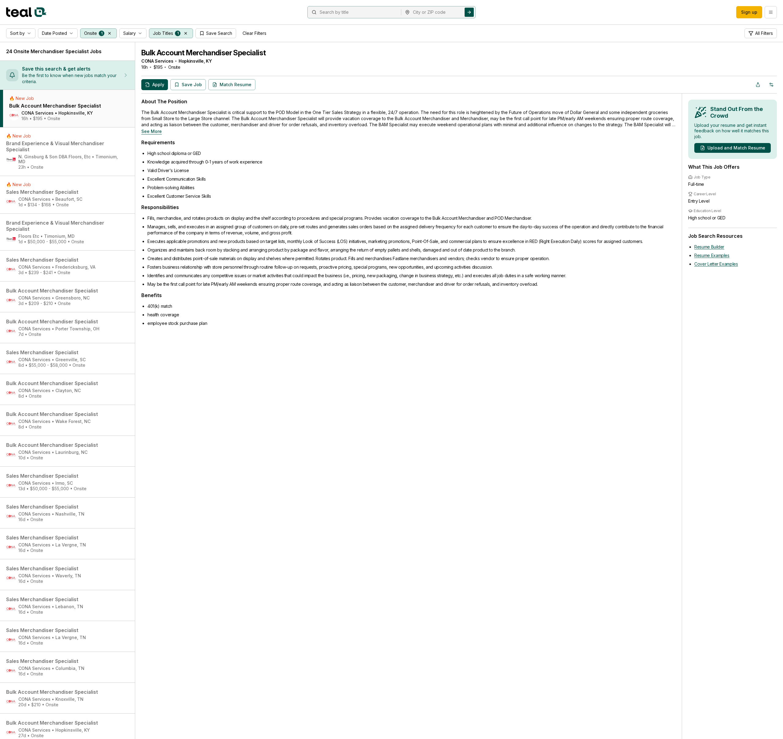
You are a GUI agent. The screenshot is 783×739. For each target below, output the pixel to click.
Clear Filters (254, 33)
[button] (109, 33)
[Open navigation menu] (771, 12)
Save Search (219, 33)
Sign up (749, 12)
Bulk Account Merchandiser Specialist (203, 52)
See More (151, 131)
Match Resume (235, 84)
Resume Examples (711, 255)
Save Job (192, 84)
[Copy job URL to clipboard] (757, 84)
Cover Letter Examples (716, 264)
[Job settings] (771, 84)
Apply (158, 84)
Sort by (17, 33)
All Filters (764, 33)
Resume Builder (709, 246)
